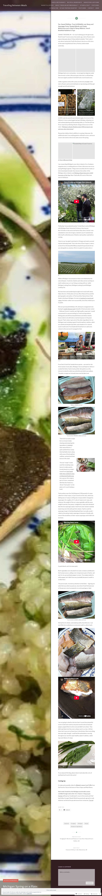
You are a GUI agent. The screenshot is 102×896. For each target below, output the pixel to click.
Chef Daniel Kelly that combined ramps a (67, 474)
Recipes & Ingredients (74, 2)
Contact (91, 8)
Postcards (95, 5)
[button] (67, 102)
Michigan (80, 823)
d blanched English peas (67, 476)
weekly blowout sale (69, 309)
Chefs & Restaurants (58, 2)
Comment (89, 883)
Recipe (86, 823)
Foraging (73, 823)
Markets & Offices (47, 5)
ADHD (97, 8)
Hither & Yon (84, 5)
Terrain (91, 800)
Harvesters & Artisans (91, 2)
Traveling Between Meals (15, 5)
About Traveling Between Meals (66, 5)
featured (66, 823)
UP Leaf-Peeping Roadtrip (68, 8)
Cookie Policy (29, 893)
